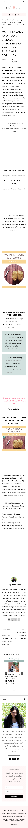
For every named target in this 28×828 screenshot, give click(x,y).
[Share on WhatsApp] (2, 422)
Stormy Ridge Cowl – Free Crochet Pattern (20, 633)
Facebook (21, 176)
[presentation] (14, 665)
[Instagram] (15, 15)
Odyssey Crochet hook (13, 360)
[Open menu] (23, 1)
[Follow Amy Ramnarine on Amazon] (19, 619)
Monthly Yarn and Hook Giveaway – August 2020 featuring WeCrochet (13, 679)
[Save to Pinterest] (2, 411)
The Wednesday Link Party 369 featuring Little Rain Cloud (7, 636)
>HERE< (23, 492)
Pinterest (14, 176)
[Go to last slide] (6, 673)
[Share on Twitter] (2, 408)
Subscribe (14, 796)
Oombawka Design (8, 112)
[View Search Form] (4, 1)
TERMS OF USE (22, 822)
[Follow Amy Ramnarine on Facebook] (9, 619)
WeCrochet (12, 337)
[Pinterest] (18, 15)
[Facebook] (9, 15)
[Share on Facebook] (2, 405)
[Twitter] (12, 15)
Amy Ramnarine (7, 59)
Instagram (6, 176)
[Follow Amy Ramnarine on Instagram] (12, 619)
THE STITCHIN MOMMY (15, 822)
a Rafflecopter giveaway (16, 495)
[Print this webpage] (2, 416)
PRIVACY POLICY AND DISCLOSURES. (13, 814)
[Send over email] (2, 414)
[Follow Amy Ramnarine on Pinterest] (15, 619)
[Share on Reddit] (2, 419)
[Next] (22, 673)
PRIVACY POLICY (14, 824)
